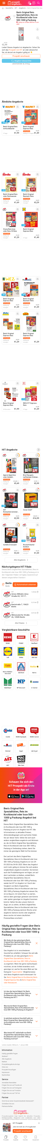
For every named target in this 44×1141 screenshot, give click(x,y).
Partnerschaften (7, 1106)
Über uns (5, 1067)
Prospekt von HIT (15, 50)
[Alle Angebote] (38, 450)
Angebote (22, 8)
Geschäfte (9, 8)
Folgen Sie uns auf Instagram (12, 1088)
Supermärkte (17, 972)
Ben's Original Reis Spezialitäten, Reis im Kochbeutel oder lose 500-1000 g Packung (20, 958)
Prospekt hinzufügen (9, 1070)
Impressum (6, 1072)
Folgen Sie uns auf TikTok (11, 1093)
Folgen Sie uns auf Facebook (12, 1085)
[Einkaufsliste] (34, 3)
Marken (4, 1062)
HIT (16, 8)
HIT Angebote (9, 449)
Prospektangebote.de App (11, 1064)
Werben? (5, 1056)
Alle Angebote (6, 1059)
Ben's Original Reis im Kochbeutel (20, 977)
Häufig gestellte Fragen (10, 1053)
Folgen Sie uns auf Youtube (11, 1090)
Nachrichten (6, 1075)
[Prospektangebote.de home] (15, 3)
